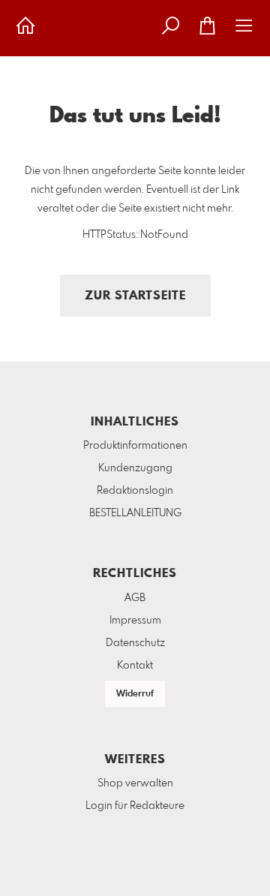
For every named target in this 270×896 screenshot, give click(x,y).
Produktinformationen (135, 445)
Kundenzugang (135, 468)
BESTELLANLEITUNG (135, 513)
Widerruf (135, 694)
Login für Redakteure (135, 806)
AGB (135, 598)
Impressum (135, 620)
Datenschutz (135, 643)
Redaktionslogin (135, 491)
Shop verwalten (135, 783)
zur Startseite (135, 296)
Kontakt (135, 665)
